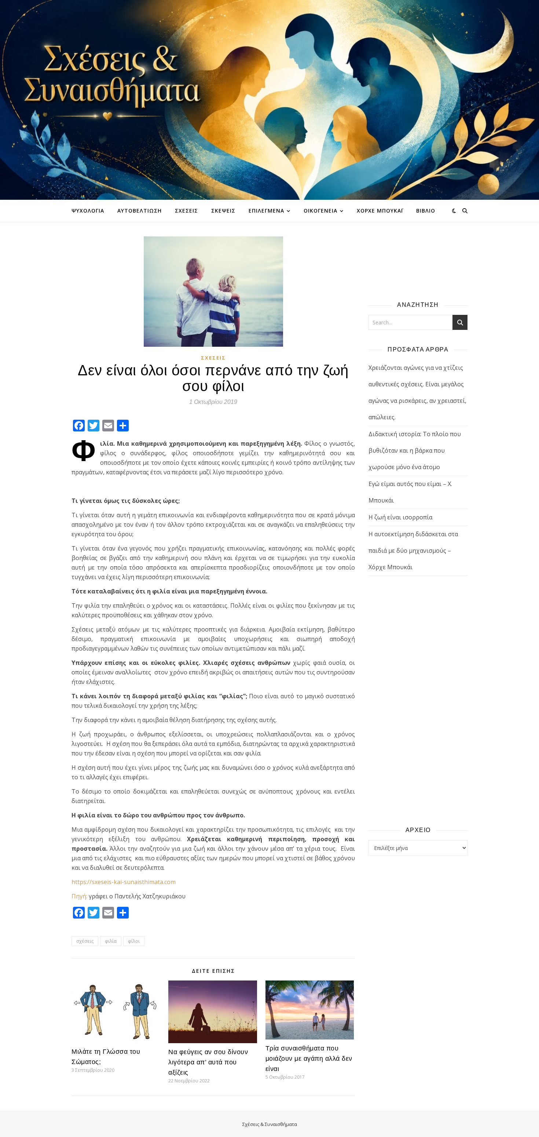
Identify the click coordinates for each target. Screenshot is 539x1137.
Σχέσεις (186, 210)
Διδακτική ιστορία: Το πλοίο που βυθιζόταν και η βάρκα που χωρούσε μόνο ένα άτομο (414, 450)
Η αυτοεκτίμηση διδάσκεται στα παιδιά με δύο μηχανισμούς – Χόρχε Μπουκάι (413, 550)
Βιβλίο (425, 210)
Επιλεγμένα (266, 210)
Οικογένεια (320, 210)
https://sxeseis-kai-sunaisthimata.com (124, 882)
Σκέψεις (223, 210)
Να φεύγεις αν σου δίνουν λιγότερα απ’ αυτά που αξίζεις (208, 1062)
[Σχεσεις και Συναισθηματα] (269, 100)
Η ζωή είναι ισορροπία (400, 517)
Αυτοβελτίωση (139, 210)
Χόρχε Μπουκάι (380, 210)
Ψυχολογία (88, 210)
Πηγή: (79, 896)
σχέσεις (85, 941)
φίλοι (134, 941)
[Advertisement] (417, 700)
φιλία (111, 941)
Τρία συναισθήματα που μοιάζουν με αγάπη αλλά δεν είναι (308, 1058)
